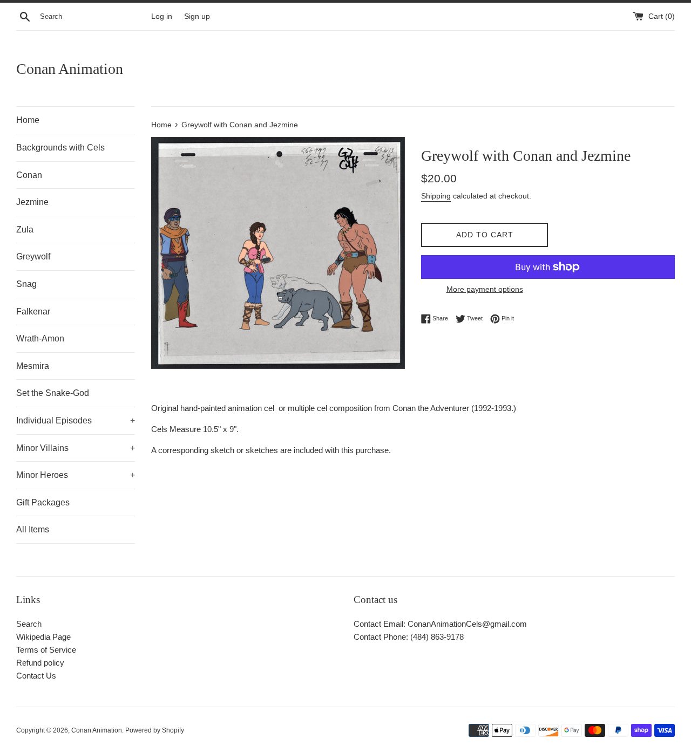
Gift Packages (43, 502)
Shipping (436, 195)
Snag (26, 284)
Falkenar (33, 311)
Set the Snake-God (52, 393)
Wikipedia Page (43, 636)
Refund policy (40, 662)
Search (29, 623)
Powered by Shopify (154, 730)
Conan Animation (69, 68)
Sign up (197, 16)
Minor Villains (75, 448)
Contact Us (36, 675)
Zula (24, 229)
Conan (29, 175)
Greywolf (33, 256)
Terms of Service (46, 649)
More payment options (484, 289)
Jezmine (32, 202)
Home (27, 120)
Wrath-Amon (40, 338)
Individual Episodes (75, 420)
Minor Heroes (75, 475)
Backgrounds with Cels (60, 147)
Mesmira (32, 366)
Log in (161, 16)
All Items (32, 529)
